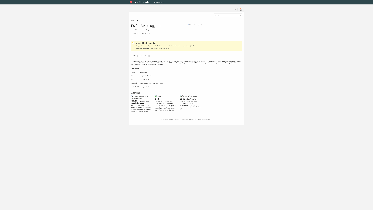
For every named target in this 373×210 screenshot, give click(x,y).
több (132, 37)
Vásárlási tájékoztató (204, 119)
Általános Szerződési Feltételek (170, 119)
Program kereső (159, 2)
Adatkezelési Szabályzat (189, 119)
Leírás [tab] (133, 56)
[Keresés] (240, 15)
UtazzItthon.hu (140, 2)
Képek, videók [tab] (144, 56)
